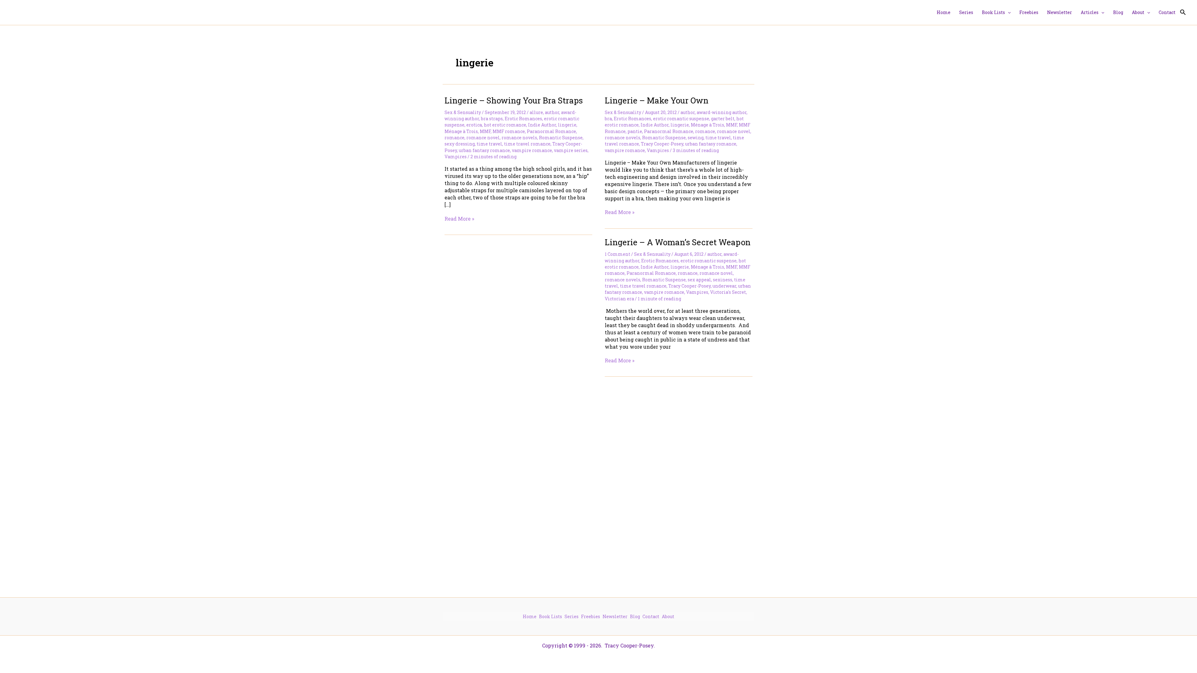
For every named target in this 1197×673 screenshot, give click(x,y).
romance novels (519, 138)
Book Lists (550, 616)
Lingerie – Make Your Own (657, 100)
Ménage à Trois (461, 131)
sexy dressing (460, 144)
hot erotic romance (505, 125)
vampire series (571, 150)
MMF (485, 131)
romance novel (483, 138)
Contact (650, 616)
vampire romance (532, 150)
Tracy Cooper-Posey (662, 144)
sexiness (722, 280)
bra (608, 119)
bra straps (492, 119)
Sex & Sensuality (463, 112)
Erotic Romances (523, 119)
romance (454, 138)
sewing (696, 138)
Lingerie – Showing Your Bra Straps (514, 100)
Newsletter (615, 616)
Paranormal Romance (551, 131)
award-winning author (722, 112)
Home (529, 616)
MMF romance (509, 131)
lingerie (567, 125)
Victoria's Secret (728, 292)
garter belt (722, 119)
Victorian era (619, 299)
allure (536, 112)
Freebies (590, 616)
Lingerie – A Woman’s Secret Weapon (678, 242)
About (668, 616)
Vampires (456, 157)
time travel (489, 144)
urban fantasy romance (484, 150)
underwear (724, 286)
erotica (474, 125)
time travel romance (527, 144)
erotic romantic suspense (681, 119)
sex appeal (699, 280)
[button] (1008, 12)
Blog (635, 616)
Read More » (459, 218)
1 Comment (617, 254)
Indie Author (542, 125)
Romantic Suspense (561, 138)
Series (572, 616)
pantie (634, 131)
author (552, 112)
